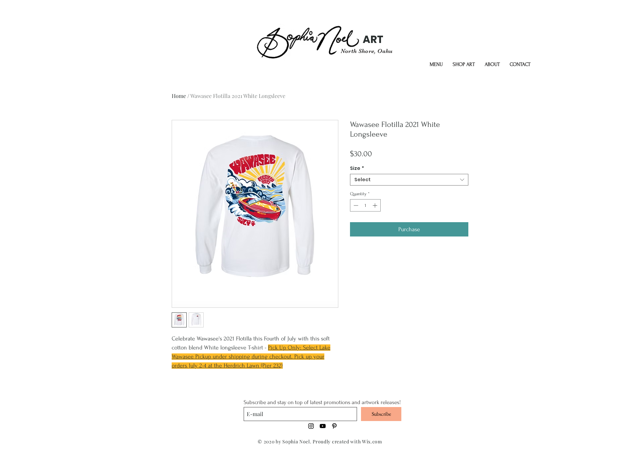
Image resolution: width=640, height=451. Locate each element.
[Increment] (375, 205)
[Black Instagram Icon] (311, 426)
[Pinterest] (334, 426)
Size (357, 168)
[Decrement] (355, 205)
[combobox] (409, 180)
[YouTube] (322, 426)
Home (179, 95)
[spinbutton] (365, 205)
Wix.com (372, 441)
